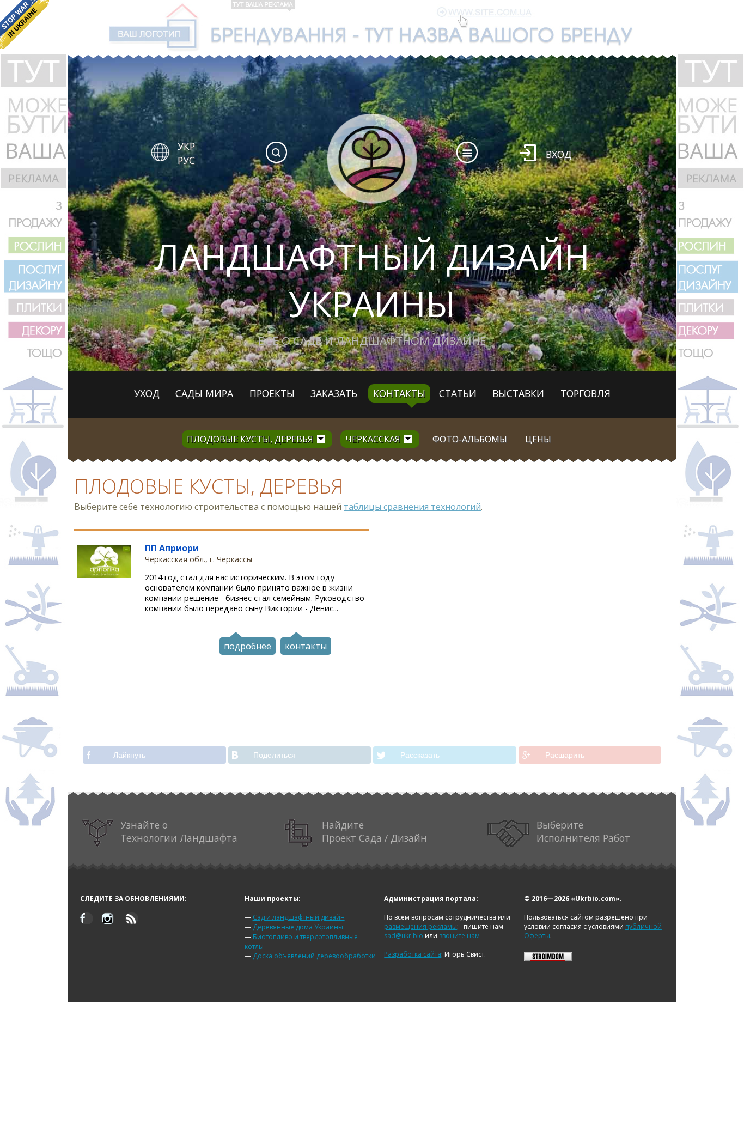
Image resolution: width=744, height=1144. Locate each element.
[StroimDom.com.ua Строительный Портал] (548, 958)
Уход (147, 393)
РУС (186, 160)
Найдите (374, 831)
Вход (558, 154)
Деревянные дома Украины (298, 927)
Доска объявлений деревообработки (314, 955)
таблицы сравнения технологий (412, 507)
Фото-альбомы (469, 439)
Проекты (272, 393)
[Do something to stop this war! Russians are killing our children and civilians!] (24, 24)
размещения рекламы (420, 926)
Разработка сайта (412, 954)
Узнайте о (178, 831)
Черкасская (372, 439)
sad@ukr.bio (403, 935)
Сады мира (204, 393)
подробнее (247, 646)
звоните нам (459, 935)
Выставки (518, 393)
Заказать (333, 393)
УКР (186, 146)
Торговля (585, 393)
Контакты (399, 393)
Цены (538, 439)
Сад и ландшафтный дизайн (299, 917)
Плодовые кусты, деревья (250, 439)
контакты (306, 646)
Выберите (583, 831)
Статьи (458, 393)
